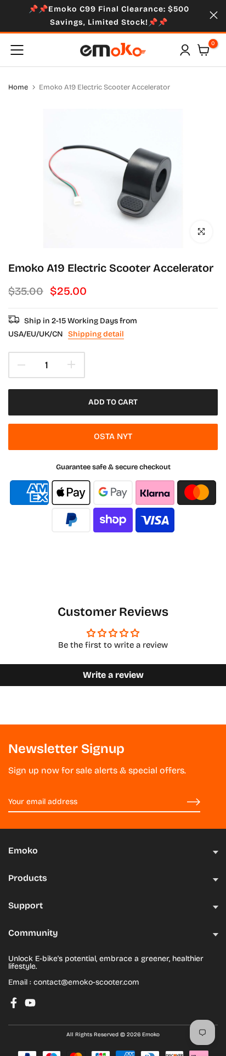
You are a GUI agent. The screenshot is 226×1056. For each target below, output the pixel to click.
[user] (185, 50)
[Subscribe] (181, 802)
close (214, 15)
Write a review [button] (113, 675)
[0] (203, 50)
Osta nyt (113, 436)
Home (18, 87)
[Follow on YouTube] (30, 1002)
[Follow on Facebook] (13, 1002)
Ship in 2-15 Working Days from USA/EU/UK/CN (72, 327)
